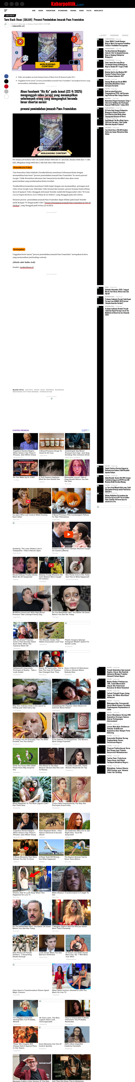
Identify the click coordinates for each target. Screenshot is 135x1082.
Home (33, 10)
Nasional (73, 10)
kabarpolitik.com (19, 26)
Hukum (81, 10)
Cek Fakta (29, 390)
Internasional (63, 10)
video (41, 95)
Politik (88, 10)
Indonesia (50, 390)
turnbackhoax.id (27, 267)
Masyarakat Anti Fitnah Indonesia (26, 392)
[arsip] (49, 95)
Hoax (43, 390)
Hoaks (37, 390)
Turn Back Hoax (46, 392)
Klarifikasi (60, 390)
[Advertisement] (52, 228)
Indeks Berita (98, 10)
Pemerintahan (50, 10)
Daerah (40, 10)
